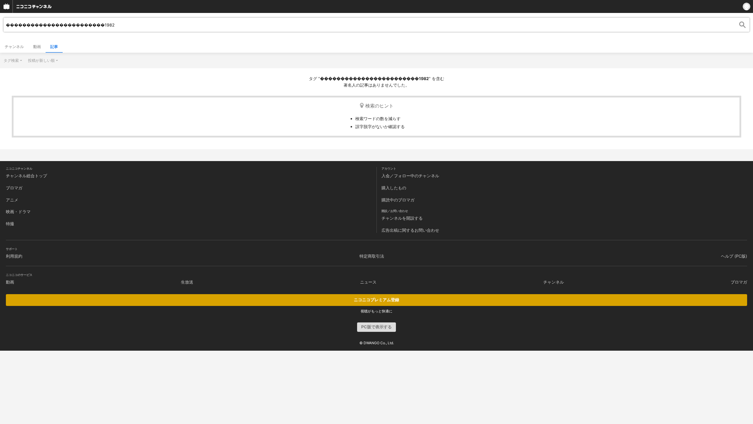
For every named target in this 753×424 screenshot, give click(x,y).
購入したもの (394, 187)
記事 (54, 46)
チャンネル (14, 46)
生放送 (187, 281)
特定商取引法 (371, 256)
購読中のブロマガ (398, 199)
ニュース (368, 281)
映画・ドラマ (18, 211)
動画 (37, 46)
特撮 (10, 223)
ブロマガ (14, 187)
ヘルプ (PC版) (734, 256)
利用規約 (14, 256)
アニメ (12, 199)
